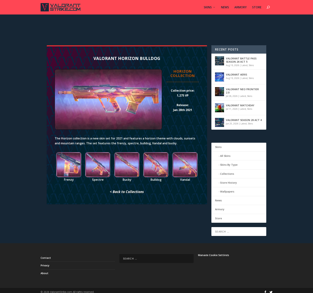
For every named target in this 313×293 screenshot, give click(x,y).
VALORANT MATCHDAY (240, 105)
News (225, 7)
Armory (240, 7)
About (44, 273)
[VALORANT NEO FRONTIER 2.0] (219, 91)
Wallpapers (227, 191)
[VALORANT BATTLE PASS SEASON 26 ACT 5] (219, 60)
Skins (208, 7)
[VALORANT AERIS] (219, 76)
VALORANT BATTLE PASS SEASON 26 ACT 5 (241, 60)
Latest (244, 65)
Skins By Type (228, 164)
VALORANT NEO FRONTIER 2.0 (242, 90)
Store (256, 7)
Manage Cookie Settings (213, 255)
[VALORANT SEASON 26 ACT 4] (219, 122)
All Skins (225, 156)
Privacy (45, 265)
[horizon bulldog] (108, 128)
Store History (228, 182)
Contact (46, 257)
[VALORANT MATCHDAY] (219, 107)
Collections (227, 173)
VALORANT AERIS (236, 74)
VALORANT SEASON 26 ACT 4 (244, 120)
